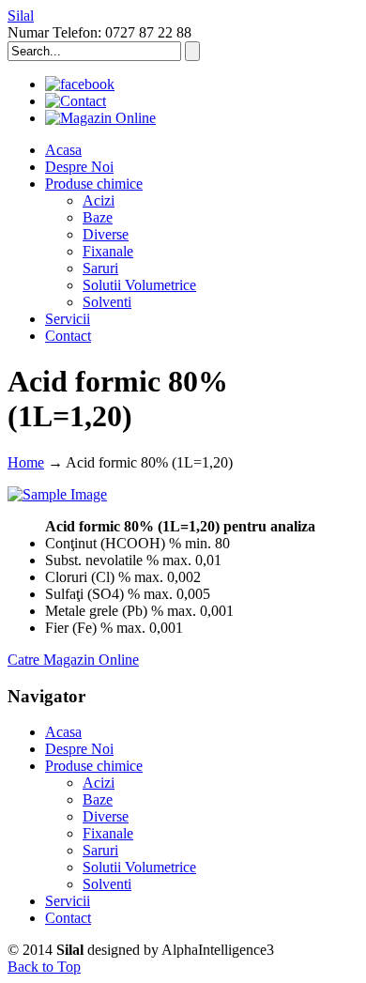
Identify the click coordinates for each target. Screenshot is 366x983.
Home (26, 462)
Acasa (63, 732)
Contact (68, 918)
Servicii (67, 901)
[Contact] (75, 101)
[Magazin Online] (100, 118)
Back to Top (44, 967)
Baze (98, 799)
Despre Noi (79, 749)
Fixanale (108, 833)
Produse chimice (94, 766)
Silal (21, 15)
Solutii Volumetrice (139, 867)
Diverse (106, 816)
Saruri (100, 850)
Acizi (98, 783)
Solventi (107, 884)
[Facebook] (79, 84)
